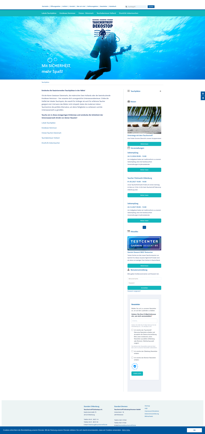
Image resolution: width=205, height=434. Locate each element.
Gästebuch (112, 6)
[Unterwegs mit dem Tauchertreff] (144, 120)
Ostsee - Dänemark (86, 13)
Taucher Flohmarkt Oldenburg (139, 178)
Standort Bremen (121, 406)
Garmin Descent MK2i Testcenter (140, 252)
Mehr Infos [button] (126, 430)
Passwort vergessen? (134, 291)
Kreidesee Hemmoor (67, 13)
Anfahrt (65, 6)
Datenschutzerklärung (152, 414)
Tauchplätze (45, 82)
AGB (146, 408)
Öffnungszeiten (55, 6)
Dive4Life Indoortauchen (128, 13)
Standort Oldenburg (91, 406)
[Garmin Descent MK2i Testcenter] (144, 243)
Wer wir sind (81, 6)
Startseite (45, 6)
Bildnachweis (149, 416)
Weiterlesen (144, 144)
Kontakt (72, 6)
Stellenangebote (92, 6)
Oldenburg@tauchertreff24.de (97, 425)
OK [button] (194, 430)
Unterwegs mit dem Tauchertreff (140, 135)
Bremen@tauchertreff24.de (127, 425)
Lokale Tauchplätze (49, 13)
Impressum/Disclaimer (152, 411)
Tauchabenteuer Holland (106, 13)
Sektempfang (132, 152)
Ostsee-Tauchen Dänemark (51, 133)
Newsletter (103, 6)
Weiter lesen (144, 170)
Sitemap (147, 406)
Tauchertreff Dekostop (102, 29)
